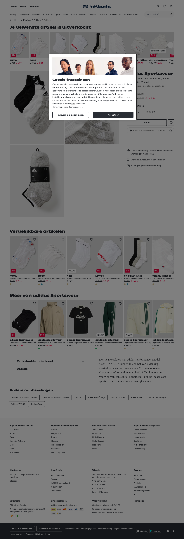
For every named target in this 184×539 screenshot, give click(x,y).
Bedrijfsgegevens (76, 107)
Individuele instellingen (71, 115)
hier (73, 104)
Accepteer (113, 115)
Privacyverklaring (60, 107)
